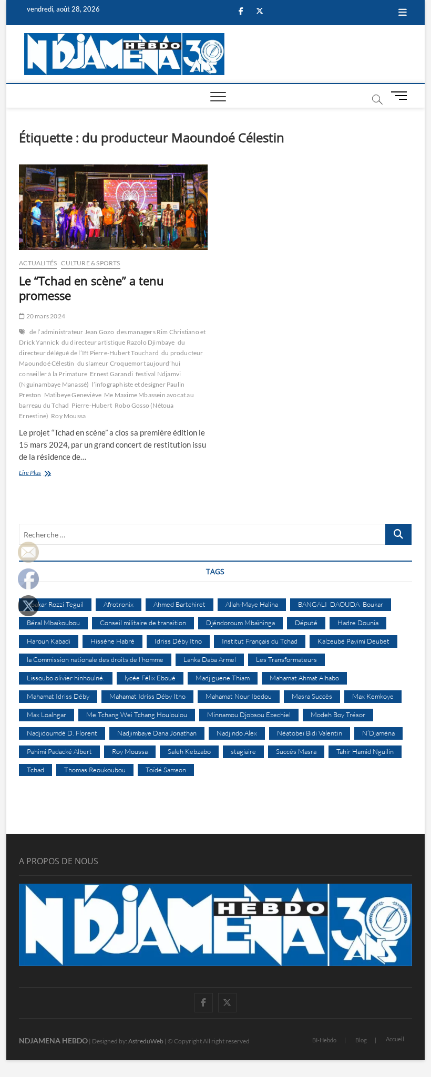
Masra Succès (312, 696)
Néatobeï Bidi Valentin (309, 733)
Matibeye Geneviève (73, 395)
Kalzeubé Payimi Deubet (353, 641)
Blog (361, 1040)
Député (306, 622)
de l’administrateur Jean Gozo (72, 332)
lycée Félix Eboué (150, 678)
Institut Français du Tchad (259, 641)
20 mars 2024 (45, 316)
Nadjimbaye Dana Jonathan (157, 733)
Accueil (395, 1038)
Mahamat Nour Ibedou (239, 696)
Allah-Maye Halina (251, 604)
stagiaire (243, 751)
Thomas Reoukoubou (95, 769)
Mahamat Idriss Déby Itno (147, 696)
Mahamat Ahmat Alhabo (304, 678)
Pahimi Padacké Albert (59, 751)
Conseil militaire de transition (143, 622)
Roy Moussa (68, 416)
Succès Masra (296, 751)
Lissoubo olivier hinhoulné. (66, 678)
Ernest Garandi (111, 374)
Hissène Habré (112, 641)
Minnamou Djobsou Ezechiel (249, 714)
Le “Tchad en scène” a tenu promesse (91, 288)
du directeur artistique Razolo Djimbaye (118, 342)
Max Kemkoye (373, 696)
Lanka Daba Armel (209, 659)
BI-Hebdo (324, 1040)
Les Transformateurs (286, 659)
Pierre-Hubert (91, 405)
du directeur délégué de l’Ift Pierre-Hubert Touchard (102, 347)
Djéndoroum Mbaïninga (240, 622)
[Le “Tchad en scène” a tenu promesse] (113, 207)
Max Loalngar (46, 714)
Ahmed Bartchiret (179, 604)
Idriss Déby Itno (178, 641)
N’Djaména (378, 733)
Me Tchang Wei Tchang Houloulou (136, 714)
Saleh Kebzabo (189, 751)
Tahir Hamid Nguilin (365, 751)
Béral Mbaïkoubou (53, 622)
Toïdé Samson (166, 769)
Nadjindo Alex (237, 733)
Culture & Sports (90, 263)
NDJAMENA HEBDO (53, 1040)
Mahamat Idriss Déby (58, 696)
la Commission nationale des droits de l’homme (95, 659)
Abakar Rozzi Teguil (55, 604)
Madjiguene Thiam (223, 678)
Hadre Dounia (357, 622)
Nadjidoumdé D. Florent (62, 733)
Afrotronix (119, 604)
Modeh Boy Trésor (338, 714)
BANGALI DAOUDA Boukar (340, 604)
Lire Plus (42, 473)
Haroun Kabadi (48, 641)
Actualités (38, 263)
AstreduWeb (145, 1041)
